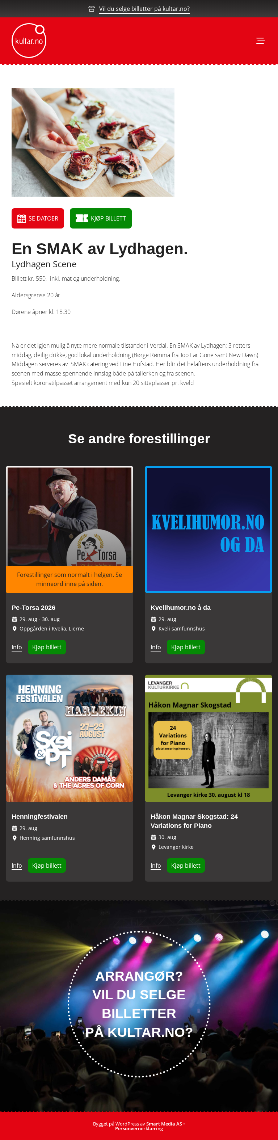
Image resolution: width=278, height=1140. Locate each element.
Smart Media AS (164, 1123)
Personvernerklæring (139, 1128)
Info (17, 647)
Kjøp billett (47, 647)
